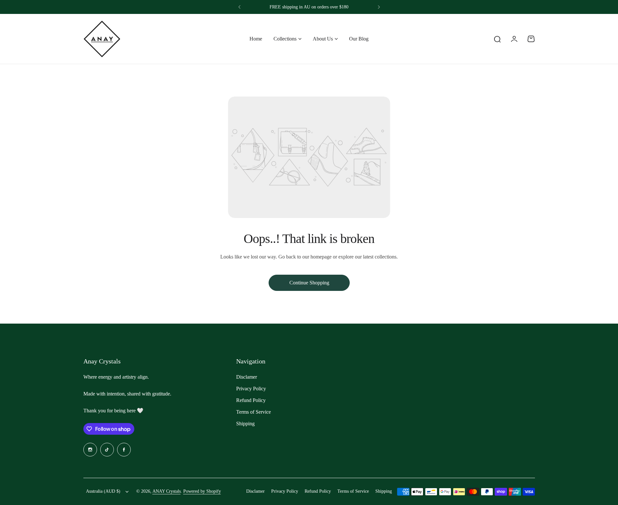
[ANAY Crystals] (101, 38)
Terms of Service (253, 412)
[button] (239, 7)
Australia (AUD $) (103, 491)
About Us (323, 38)
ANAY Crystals (166, 491)
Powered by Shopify (202, 491)
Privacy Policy (251, 388)
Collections (285, 38)
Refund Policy (251, 400)
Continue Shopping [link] (309, 282)
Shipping (245, 423)
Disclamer (246, 377)
